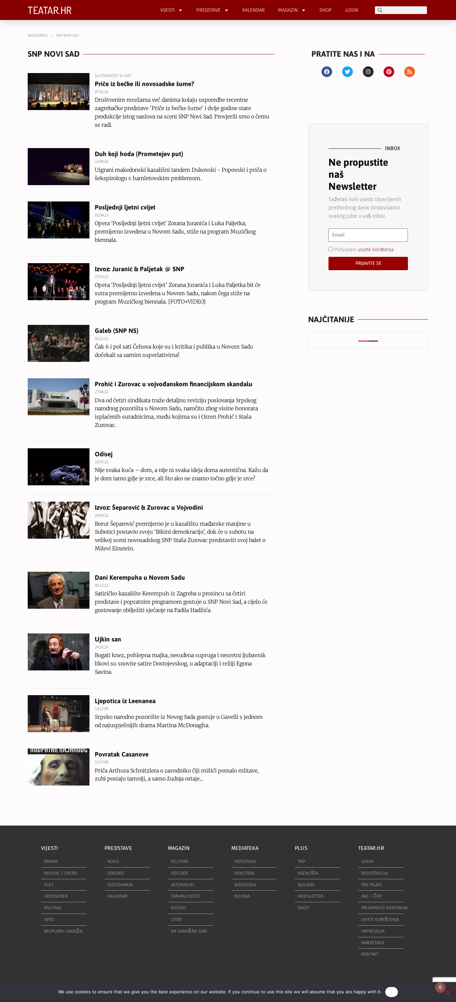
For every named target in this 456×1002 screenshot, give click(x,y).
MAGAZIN (288, 10)
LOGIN (351, 10)
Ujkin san (108, 639)
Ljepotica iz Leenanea (125, 700)
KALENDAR (253, 10)
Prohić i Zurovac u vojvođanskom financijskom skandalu (173, 384)
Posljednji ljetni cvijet (125, 207)
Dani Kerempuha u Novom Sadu (140, 577)
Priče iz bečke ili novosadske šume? (144, 83)
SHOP (325, 10)
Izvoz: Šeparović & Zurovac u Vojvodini (149, 507)
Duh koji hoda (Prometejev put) (139, 153)
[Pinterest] (389, 71)
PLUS (301, 848)
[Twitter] (347, 71)
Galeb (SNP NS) (117, 330)
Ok (392, 991)
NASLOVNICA (37, 35)
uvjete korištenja (376, 249)
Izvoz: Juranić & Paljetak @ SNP (139, 269)
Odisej (103, 454)
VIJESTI (167, 10)
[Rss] (409, 71)
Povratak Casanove (122, 754)
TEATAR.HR (50, 10)
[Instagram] (368, 71)
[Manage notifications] (440, 987)
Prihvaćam (364, 249)
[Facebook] (326, 71)
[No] (447, 991)
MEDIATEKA (244, 848)
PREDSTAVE (208, 10)
